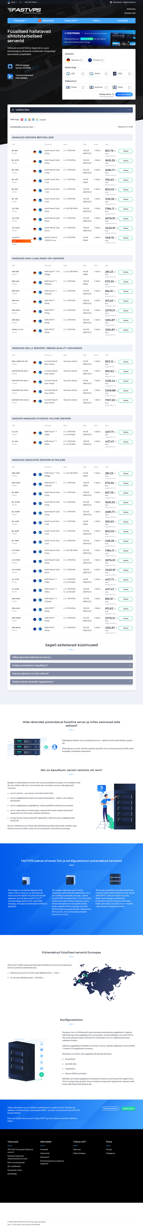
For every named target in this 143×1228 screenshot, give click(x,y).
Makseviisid (44, 1153)
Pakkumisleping (79, 1153)
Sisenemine (117, 2)
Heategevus (110, 1153)
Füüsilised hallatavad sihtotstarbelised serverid (17, 1157)
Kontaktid (123, 20)
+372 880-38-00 (102, 9)
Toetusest (77, 1149)
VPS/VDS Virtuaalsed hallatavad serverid (20, 1151)
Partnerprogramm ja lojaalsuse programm (52, 1162)
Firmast (109, 1149)
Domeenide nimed (14, 1170)
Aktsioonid (48, 20)
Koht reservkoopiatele (16, 1162)
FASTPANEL (12, 1174)
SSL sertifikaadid (13, 1166)
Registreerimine (129, 2)
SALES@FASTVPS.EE (101, 13)
